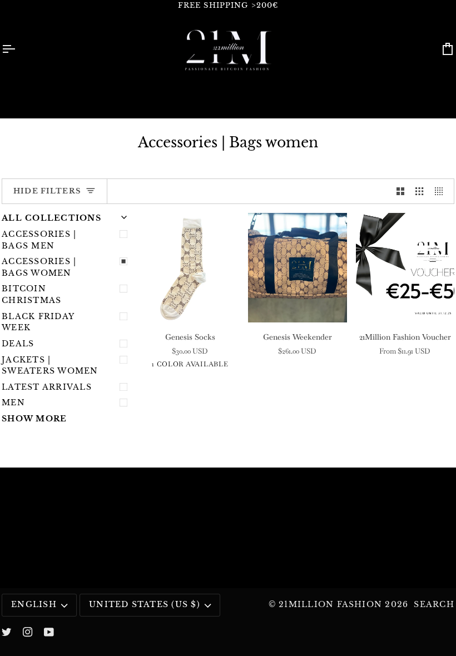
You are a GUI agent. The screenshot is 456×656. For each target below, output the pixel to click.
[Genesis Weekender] (297, 267)
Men (13, 402)
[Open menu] (18, 49)
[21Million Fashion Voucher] (405, 267)
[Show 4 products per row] (441, 191)
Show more (34, 419)
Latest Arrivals (47, 387)
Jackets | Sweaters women (50, 365)
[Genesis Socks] (190, 267)
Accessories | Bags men (39, 240)
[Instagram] (28, 632)
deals (18, 344)
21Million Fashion (330, 604)
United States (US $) (144, 604)
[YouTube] (49, 632)
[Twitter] (7, 632)
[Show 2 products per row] (400, 191)
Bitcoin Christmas (31, 294)
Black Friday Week (38, 322)
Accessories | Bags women (39, 267)
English (34, 604)
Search (434, 604)
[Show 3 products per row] (419, 191)
